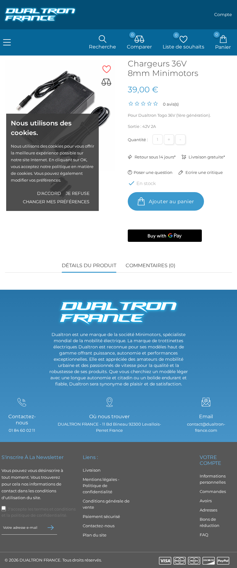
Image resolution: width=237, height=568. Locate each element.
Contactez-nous (98, 525)
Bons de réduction (209, 522)
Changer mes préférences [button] (56, 201)
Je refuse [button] (77, 193)
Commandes (213, 491)
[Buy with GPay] (165, 235)
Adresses (208, 509)
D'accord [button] (49, 193)
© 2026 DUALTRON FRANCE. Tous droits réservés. (53, 559)
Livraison (92, 470)
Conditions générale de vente (106, 504)
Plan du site (94, 534)
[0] (139, 39)
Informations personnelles (213, 479)
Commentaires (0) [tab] (150, 265)
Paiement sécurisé (101, 516)
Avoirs (206, 500)
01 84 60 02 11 (22, 430)
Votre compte (210, 460)
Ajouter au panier (171, 201)
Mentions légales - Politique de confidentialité (101, 485)
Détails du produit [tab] (89, 265)
